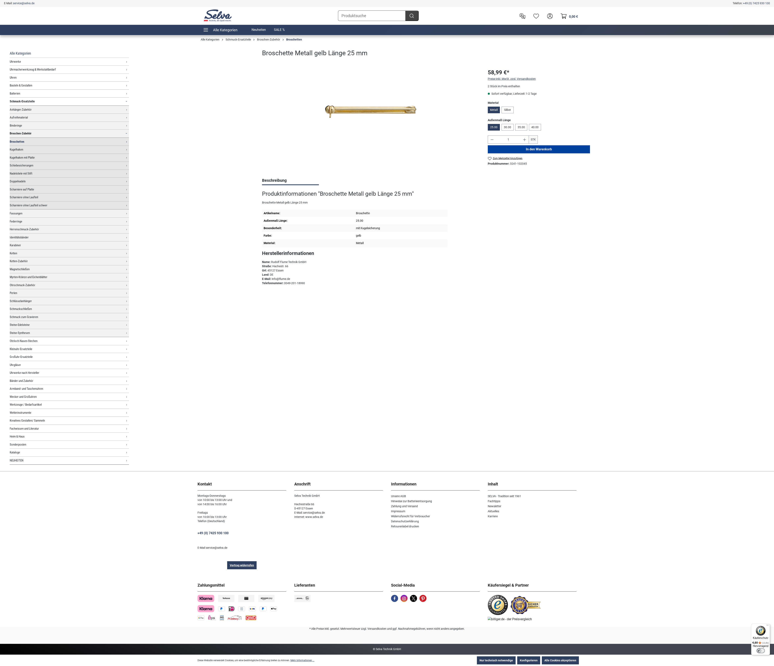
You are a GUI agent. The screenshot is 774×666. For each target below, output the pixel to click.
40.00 (535, 127)
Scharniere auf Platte (22, 189)
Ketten (13, 253)
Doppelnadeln (18, 181)
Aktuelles (493, 511)
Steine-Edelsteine (20, 325)
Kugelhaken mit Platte (22, 157)
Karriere (493, 516)
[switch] (761, 650)
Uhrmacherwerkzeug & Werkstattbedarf (33, 69)
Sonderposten (18, 444)
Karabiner (15, 245)
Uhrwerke (15, 61)
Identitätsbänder (19, 237)
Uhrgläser (15, 365)
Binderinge (16, 125)
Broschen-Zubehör (20, 133)
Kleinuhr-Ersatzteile (21, 349)
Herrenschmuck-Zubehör (24, 229)
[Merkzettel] (535, 16)
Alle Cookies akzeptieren (560, 660)
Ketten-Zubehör (19, 261)
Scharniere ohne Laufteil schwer (28, 205)
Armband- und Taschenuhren (26, 389)
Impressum (398, 511)
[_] (370, 111)
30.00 (507, 127)
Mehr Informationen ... (302, 660)
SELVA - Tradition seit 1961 (504, 496)
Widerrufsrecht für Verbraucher (410, 516)
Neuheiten (259, 30)
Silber (507, 109)
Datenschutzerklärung (405, 521)
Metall (494, 109)
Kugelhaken (16, 149)
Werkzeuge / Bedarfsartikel (26, 404)
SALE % (279, 30)
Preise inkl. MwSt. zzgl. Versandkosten (512, 78)
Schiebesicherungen (21, 165)
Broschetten (17, 141)
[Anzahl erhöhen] (524, 139)
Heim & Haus (17, 436)
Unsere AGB (398, 496)
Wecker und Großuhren (23, 397)
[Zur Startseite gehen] (218, 15)
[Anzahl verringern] (492, 139)
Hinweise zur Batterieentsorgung (411, 501)
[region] (371, 111)
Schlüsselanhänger (21, 301)
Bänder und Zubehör (21, 381)
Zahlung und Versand (404, 506)
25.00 (493, 127)
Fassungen (16, 213)
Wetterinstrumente (20, 413)
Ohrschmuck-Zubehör (22, 285)
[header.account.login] (549, 16)
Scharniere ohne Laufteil (24, 197)
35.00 (521, 127)
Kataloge (15, 452)
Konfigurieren (529, 660)
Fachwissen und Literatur (24, 428)
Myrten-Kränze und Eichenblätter (28, 277)
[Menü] (767, 626)
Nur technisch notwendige (496, 660)
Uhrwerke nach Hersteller (24, 373)
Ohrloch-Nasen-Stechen (23, 341)
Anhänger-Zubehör (21, 109)
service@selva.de (23, 3)
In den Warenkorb (539, 149)
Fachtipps (494, 501)
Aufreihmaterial (19, 117)
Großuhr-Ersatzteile (21, 357)
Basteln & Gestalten (21, 85)
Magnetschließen (20, 269)
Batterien (15, 93)
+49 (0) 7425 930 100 (756, 3)
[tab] (290, 180)
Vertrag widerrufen (242, 565)
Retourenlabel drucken (405, 526)
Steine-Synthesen (20, 333)
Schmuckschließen (21, 309)
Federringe (16, 221)
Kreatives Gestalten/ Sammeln (27, 420)
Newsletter (494, 506)
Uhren (13, 77)
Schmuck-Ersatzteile (22, 101)
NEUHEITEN (16, 460)
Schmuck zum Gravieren (24, 317)
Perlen (13, 293)
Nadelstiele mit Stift (21, 173)
